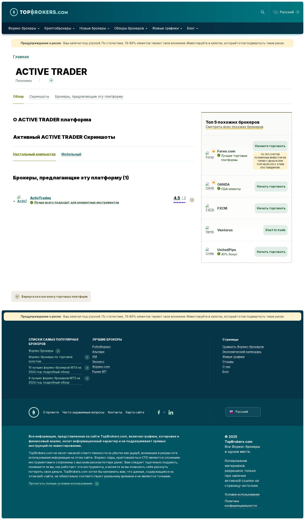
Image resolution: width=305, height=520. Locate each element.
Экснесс (98, 361)
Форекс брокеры (22, 28)
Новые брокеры (92, 28)
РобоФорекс (101, 346)
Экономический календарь (241, 351)
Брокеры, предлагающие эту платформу (89, 96)
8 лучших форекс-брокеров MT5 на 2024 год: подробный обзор (54, 380)
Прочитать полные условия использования (60, 483)
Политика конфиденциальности (241, 503)
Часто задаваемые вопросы (83, 412)
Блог (191, 28)
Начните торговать (270, 146)
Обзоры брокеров (129, 28)
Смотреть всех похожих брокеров (234, 126)
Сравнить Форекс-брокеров (243, 346)
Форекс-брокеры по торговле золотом (51, 359)
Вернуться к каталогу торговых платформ (55, 296)
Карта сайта (135, 412)
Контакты (115, 412)
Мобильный (71, 154)
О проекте (51, 412)
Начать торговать (271, 186)
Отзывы (228, 361)
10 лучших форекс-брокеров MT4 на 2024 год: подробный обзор (55, 370)
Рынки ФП (99, 371)
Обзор (18, 96)
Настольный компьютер (34, 154)
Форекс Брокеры (41, 350)
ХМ (94, 356)
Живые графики (165, 28)
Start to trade (275, 230)
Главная (21, 57)
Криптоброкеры (57, 28)
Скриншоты (39, 96)
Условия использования (242, 494)
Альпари (98, 351)
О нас (226, 366)
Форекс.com (101, 366)
